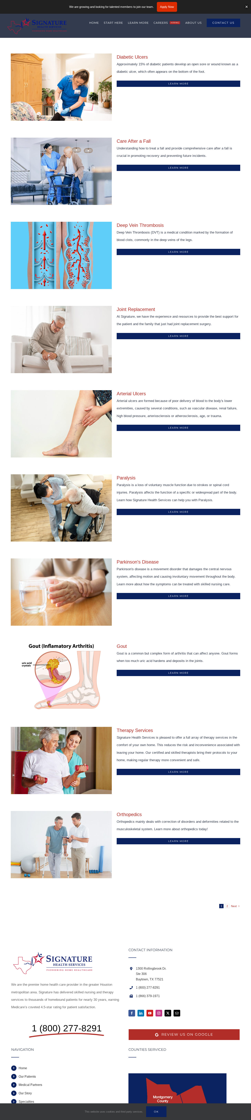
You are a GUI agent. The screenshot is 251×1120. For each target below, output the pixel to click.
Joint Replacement (136, 309)
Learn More (178, 83)
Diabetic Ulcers (132, 57)
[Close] (246, 6)
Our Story (25, 1093)
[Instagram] (159, 1013)
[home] (55, 952)
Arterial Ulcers (131, 393)
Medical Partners (30, 1084)
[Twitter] (168, 1013)
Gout (122, 646)
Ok (156, 1111)
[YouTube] (149, 1013)
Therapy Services (135, 730)
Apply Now (167, 6)
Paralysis (126, 477)
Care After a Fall (134, 141)
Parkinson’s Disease (138, 562)
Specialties (26, 1101)
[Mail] (177, 1013)
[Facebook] (131, 1013)
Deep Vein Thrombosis (140, 225)
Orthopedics (129, 814)
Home (23, 1068)
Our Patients (27, 1076)
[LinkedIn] (140, 1013)
